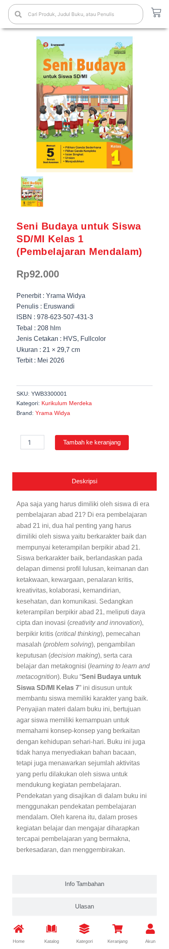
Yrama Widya (52, 413)
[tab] (84, 481)
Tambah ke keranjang (92, 442)
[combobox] (75, 14)
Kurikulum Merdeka (66, 403)
